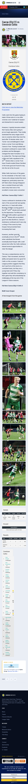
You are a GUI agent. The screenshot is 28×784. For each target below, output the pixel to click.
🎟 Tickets (3, 7)
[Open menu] (19, 2)
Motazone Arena (6, 729)
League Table (6, 719)
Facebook (4, 747)
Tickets (4, 727)
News (7, 13)
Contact (4, 742)
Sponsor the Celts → (13, 671)
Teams (4, 714)
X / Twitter (5, 749)
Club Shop (5, 734)
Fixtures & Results (7, 716)
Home (3, 13)
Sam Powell (8, 617)
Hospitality (5, 732)
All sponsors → (22, 756)
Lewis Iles (8, 590)
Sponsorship (5, 744)
